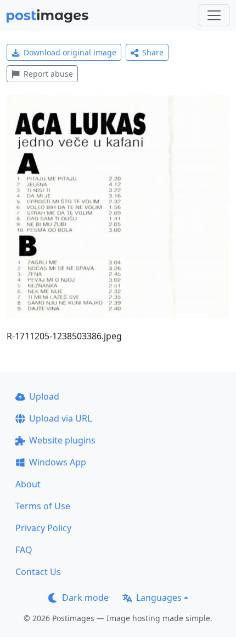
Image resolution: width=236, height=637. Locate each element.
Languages (159, 598)
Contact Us (38, 572)
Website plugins (62, 440)
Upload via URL (60, 418)
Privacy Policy (43, 528)
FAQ (23, 550)
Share (153, 52)
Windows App (57, 462)
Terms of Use (42, 506)
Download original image (70, 52)
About (28, 484)
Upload (44, 396)
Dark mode (85, 598)
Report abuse (48, 74)
